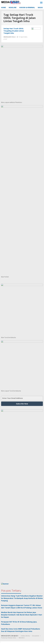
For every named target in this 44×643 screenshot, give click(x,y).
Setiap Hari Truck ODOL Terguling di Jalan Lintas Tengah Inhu (13, 30)
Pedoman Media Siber (8, 638)
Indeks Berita (25, 636)
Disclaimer (35, 636)
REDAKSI (21, 638)
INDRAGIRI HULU (9, 37)
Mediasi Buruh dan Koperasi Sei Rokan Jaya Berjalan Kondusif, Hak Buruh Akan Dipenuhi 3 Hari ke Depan (21, 614)
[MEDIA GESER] (11, 2)
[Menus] (41, 2)
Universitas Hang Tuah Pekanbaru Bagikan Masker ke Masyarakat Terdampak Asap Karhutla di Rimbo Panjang (22, 598)
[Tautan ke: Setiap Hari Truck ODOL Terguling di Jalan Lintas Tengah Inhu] (36, 30)
